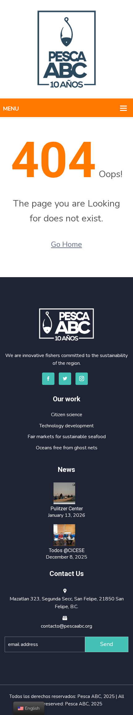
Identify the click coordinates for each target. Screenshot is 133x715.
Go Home (66, 244)
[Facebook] (48, 379)
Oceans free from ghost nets (66, 447)
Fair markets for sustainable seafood (67, 436)
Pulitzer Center (66, 509)
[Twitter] (65, 379)
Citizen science (66, 414)
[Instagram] (81, 379)
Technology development (66, 425)
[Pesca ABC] (67, 49)
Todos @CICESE (66, 550)
